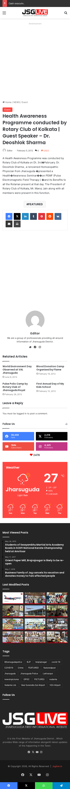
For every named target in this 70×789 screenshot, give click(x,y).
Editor (9, 150)
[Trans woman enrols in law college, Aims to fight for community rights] (13, 611)
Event (25, 102)
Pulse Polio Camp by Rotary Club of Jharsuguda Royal (15, 387)
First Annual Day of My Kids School (50, 385)
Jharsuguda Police (29, 673)
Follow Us (9, 695)
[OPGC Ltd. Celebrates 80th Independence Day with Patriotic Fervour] (13, 624)
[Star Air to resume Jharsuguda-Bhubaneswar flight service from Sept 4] (13, 598)
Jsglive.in (57, 766)
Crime (20, 667)
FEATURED (35, 204)
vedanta (53, 679)
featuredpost (49, 667)
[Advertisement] (35, 61)
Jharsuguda (10, 673)
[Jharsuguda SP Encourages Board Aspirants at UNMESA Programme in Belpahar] (13, 637)
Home (8, 102)
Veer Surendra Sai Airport (33, 685)
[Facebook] (9, 216)
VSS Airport (55, 685)
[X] (17, 216)
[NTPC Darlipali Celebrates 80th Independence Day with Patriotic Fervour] (35, 624)
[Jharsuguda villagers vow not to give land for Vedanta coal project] (57, 611)
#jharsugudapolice (13, 662)
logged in (22, 413)
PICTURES (39, 679)
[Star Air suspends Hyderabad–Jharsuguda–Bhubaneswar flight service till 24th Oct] (35, 611)
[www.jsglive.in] (35, 12)
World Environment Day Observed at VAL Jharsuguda (17, 370)
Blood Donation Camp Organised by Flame (50, 368)
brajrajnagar (41, 662)
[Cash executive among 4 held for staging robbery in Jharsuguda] (57, 598)
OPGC (27, 679)
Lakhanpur (48, 673)
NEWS (16, 102)
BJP (29, 662)
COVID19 (8, 667)
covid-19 (56, 662)
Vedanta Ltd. (10, 685)
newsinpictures (11, 679)
